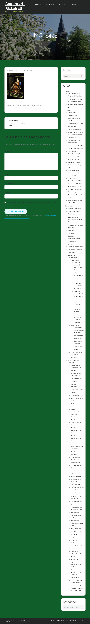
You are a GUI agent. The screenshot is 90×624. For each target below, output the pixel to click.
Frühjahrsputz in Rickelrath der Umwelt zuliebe (76, 459)
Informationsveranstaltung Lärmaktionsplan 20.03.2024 (75, 134)
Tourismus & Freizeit (74, 208)
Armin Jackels (13, 70)
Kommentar (8, 151)
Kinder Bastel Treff (77, 395)
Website (7, 192)
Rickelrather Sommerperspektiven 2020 (79, 330)
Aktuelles (49, 4)
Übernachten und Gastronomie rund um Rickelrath (75, 219)
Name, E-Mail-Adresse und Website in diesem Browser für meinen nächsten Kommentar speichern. (31, 203)
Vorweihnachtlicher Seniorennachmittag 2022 (74, 164)
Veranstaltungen (76, 493)
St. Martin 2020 (76, 532)
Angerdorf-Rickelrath (24, 621)
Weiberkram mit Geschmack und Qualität (76, 367)
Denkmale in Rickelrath (75, 246)
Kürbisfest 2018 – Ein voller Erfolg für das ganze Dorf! (77, 588)
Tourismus (62, 4)
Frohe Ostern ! (72, 112)
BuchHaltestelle (76, 476)
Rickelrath (75, 4)
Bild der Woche (76, 528)
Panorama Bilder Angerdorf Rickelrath (76, 354)
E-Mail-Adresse (10, 183)
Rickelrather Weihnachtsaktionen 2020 (77, 523)
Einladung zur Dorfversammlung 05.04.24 (74, 118)
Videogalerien (75, 260)
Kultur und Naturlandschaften (78, 275)
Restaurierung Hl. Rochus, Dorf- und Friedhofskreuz (77, 482)
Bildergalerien (75, 325)
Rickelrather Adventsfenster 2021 (76, 430)
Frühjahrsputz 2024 (74, 129)
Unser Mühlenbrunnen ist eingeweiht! (77, 446)
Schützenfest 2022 (77, 379)
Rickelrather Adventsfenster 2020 (76, 515)
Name (6, 174)
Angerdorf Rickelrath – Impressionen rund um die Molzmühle (78, 307)
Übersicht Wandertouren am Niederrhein (74, 238)
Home (37, 4)
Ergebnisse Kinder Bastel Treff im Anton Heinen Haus (75, 172)
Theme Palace (81, 620)
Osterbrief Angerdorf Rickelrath (74, 384)
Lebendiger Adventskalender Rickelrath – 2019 (76, 553)
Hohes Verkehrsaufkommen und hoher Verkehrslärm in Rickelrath (77, 414)
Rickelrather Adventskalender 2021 (76, 438)
